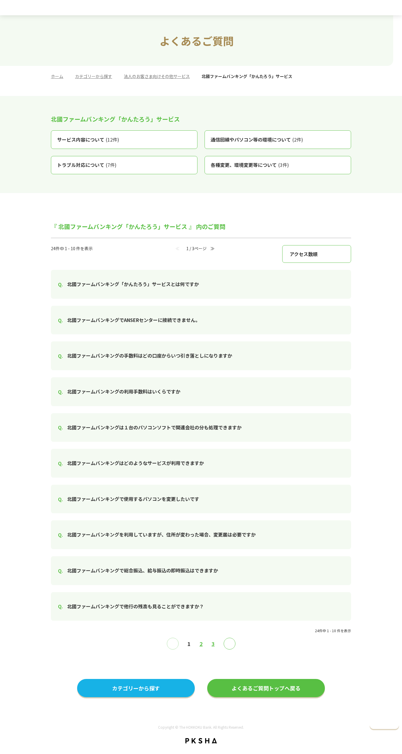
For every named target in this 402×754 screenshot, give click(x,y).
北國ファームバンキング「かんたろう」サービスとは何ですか (133, 284)
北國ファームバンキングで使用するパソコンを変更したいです (133, 498)
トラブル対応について (87, 164)
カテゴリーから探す (93, 76)
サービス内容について (88, 139)
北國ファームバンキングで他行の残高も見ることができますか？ (135, 606)
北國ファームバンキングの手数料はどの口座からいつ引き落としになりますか (149, 355)
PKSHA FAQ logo (201, 741)
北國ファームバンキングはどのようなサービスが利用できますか (135, 462)
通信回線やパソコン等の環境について (257, 139)
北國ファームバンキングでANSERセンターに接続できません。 (133, 319)
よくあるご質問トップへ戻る (266, 688)
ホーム (57, 76)
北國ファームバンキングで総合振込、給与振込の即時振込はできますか (142, 570)
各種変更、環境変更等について (250, 164)
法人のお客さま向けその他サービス (157, 76)
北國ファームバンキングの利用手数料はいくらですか (123, 391)
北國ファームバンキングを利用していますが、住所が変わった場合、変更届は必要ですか (161, 534)
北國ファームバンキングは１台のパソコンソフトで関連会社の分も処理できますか (154, 427)
